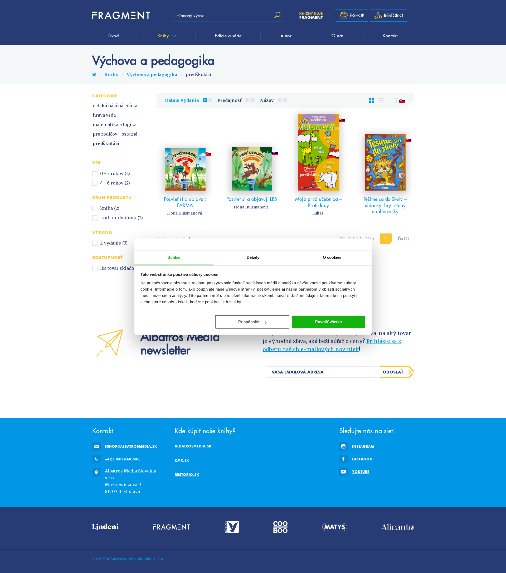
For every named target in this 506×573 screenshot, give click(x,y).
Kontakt (390, 35)
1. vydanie (114, 243)
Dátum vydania (182, 100)
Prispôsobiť (249, 322)
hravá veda (104, 115)
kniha (109, 208)
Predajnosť (229, 100)
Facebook (362, 459)
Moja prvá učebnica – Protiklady (318, 202)
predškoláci (106, 143)
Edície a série (228, 35)
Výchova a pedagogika (152, 74)
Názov (267, 100)
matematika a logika (115, 124)
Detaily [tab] (253, 257)
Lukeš (317, 213)
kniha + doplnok (121, 217)
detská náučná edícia (115, 105)
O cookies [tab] (332, 257)
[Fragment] (171, 527)
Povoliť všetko (328, 322)
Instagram (363, 446)
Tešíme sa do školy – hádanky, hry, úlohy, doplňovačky (385, 205)
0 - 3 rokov (115, 173)
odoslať (393, 372)
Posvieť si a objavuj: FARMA (185, 202)
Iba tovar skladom (122, 268)
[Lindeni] (105, 527)
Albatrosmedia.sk (193, 446)
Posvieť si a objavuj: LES (251, 199)
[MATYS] (334, 527)
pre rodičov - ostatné (115, 134)
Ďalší (403, 238)
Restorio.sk (187, 474)
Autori (286, 35)
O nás (338, 35)
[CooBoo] (280, 527)
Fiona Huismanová (184, 213)
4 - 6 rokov (115, 183)
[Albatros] (231, 527)
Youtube (360, 471)
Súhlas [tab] (174, 257)
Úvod (113, 35)
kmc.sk (182, 460)
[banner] (121, 15)
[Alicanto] (398, 527)
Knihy (164, 35)
